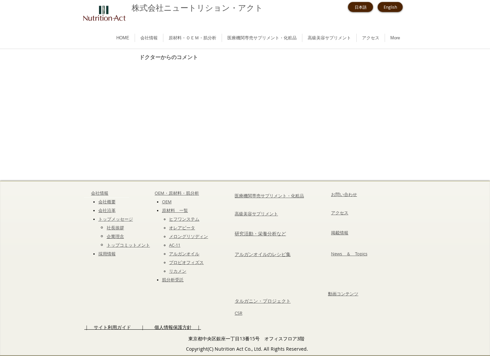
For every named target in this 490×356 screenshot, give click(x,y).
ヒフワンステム (184, 219)
